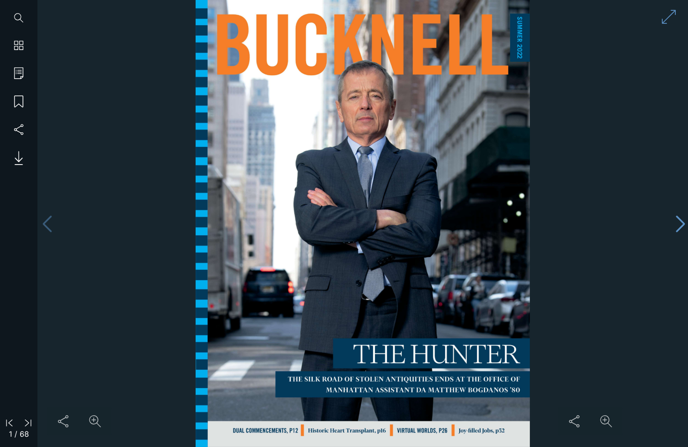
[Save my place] (18, 102)
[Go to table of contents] (18, 74)
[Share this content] (63, 421)
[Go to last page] (28, 422)
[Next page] (680, 223)
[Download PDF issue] (15, 158)
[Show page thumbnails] (18, 46)
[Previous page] (47, 223)
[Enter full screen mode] (669, 16)
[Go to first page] (9, 422)
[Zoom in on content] (95, 421)
